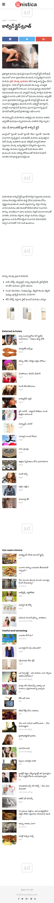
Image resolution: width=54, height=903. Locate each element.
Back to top (27, 890)
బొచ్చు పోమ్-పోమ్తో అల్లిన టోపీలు (32, 361)
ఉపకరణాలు (13, 20)
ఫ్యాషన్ (4, 20)
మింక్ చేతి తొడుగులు (27, 386)
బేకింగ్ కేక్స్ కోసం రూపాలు (29, 710)
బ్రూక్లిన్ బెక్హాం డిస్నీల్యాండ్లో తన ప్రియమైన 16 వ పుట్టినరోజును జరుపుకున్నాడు (35, 775)
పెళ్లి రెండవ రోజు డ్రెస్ (27, 660)
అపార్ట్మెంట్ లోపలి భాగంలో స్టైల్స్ (31, 554)
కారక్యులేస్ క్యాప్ (25, 398)
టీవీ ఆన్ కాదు (24, 698)
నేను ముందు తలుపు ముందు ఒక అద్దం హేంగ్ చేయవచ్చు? (34, 581)
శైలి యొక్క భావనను (19, 81)
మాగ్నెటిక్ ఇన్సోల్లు (26, 348)
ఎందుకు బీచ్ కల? (26, 635)
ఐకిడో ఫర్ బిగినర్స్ (26, 798)
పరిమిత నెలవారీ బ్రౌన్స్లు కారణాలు (32, 617)
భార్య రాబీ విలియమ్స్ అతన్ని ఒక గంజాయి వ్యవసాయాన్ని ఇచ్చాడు (32, 687)
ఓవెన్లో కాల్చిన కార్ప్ (26, 836)
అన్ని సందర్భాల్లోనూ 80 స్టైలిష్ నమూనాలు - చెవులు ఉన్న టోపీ (31, 337)
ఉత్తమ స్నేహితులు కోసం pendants (33, 461)
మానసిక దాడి (24, 748)
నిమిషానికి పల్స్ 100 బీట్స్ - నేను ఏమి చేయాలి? (34, 787)
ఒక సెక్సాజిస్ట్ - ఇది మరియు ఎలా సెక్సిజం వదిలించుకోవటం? (35, 674)
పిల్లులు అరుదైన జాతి (27, 760)
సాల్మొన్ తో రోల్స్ (25, 605)
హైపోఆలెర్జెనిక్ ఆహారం (27, 735)
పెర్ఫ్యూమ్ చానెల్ (25, 423)
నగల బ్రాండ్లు (24, 448)
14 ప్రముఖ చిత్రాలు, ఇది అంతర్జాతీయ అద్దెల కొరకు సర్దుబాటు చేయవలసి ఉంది (34, 812)
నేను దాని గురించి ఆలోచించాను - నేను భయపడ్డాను (34, 725)
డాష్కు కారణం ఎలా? (27, 823)
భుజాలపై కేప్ (24, 499)
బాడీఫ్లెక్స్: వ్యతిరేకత (26, 592)
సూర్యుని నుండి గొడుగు (28, 436)
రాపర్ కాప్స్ (23, 473)
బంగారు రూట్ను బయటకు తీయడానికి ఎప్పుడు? (33, 569)
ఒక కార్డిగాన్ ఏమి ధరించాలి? (30, 647)
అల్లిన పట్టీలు (24, 486)
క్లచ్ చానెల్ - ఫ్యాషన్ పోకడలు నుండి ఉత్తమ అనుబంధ (33, 413)
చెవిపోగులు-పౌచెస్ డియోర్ (29, 373)
